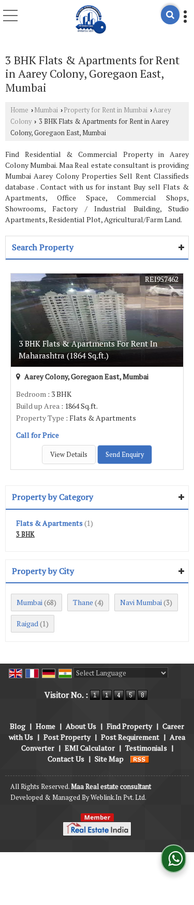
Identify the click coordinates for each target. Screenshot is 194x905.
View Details (68, 454)
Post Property (67, 737)
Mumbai (46, 110)
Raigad (27, 623)
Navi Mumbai (141, 602)
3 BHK (25, 534)
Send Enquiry (125, 454)
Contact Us (66, 759)
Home (19, 110)
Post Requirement (130, 737)
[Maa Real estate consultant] (91, 18)
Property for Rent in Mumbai (105, 110)
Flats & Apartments (49, 523)
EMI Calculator (90, 748)
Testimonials (146, 748)
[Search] (170, 14)
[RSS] (139, 759)
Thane (83, 602)
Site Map (109, 759)
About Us (81, 726)
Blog (17, 726)
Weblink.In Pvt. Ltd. (118, 797)
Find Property (129, 726)
